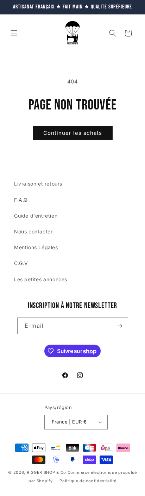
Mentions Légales (36, 247)
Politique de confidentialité (87, 480)
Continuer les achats (72, 133)
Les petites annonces (40, 279)
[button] (14, 33)
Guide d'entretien (35, 216)
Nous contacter (33, 231)
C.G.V (21, 263)
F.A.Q (21, 200)
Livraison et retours (38, 184)
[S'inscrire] (120, 326)
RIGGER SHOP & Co (46, 472)
